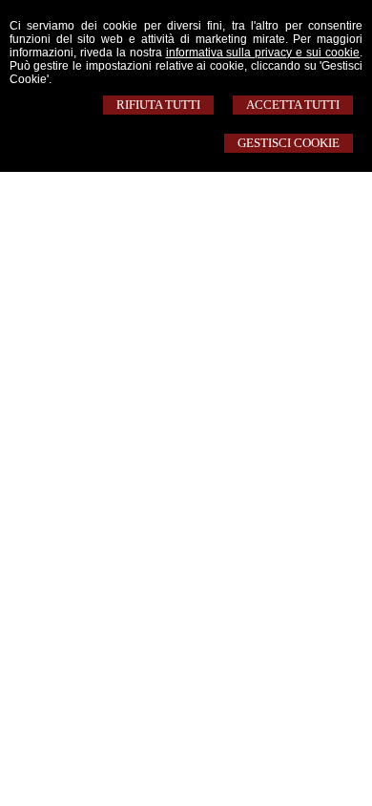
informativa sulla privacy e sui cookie (263, 52)
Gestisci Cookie (289, 143)
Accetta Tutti (293, 104)
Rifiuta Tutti (158, 104)
